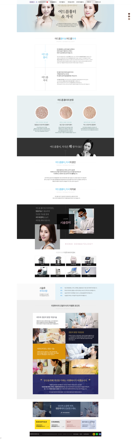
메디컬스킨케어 (71, 2)
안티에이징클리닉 (80, 2)
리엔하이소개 (98, 2)
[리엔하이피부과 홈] (42, 2)
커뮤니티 (89, 2)
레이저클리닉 (62, 2)
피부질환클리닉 (53, 2)
